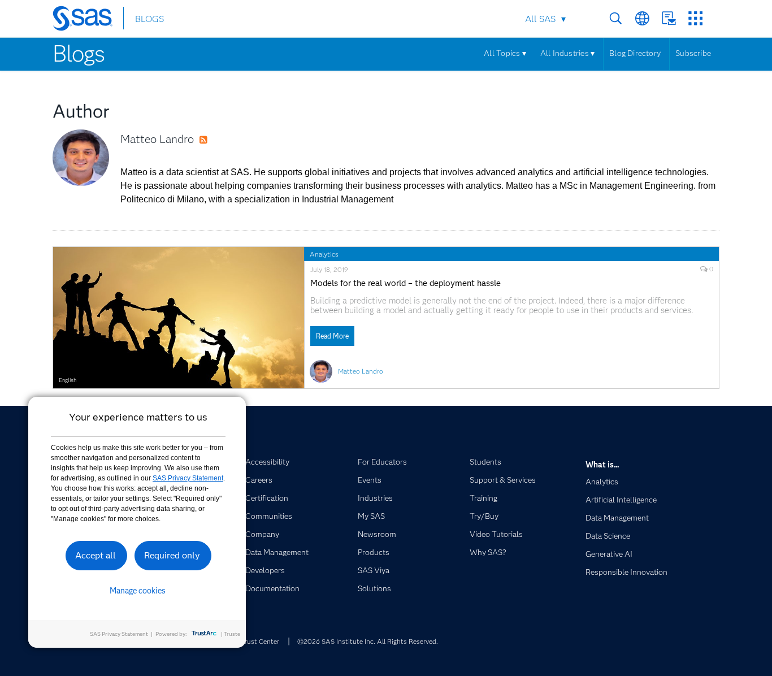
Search (616, 18)
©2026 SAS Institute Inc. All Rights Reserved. (367, 641)
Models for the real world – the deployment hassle (405, 283)
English (67, 380)
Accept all (95, 555)
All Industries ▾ (567, 53)
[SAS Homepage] (88, 20)
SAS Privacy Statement (188, 478)
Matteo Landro (157, 139)
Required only (172, 555)
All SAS (540, 19)
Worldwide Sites (642, 18)
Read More (332, 336)
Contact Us (669, 18)
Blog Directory (635, 53)
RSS (214, 140)
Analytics (324, 254)
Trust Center (260, 641)
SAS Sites (695, 18)
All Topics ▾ (505, 53)
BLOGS (149, 19)
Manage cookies (138, 591)
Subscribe (693, 53)
